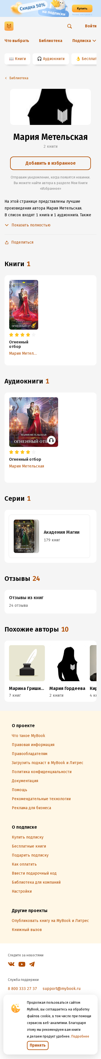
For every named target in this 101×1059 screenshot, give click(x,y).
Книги (20, 58)
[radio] (11, 335)
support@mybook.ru (62, 988)
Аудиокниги (54, 58)
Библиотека (50, 40)
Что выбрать (16, 40)
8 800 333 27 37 (22, 988)
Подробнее (80, 1036)
